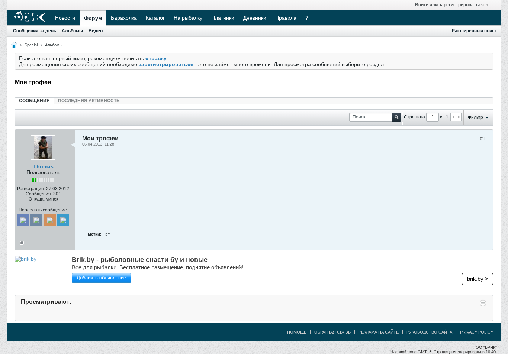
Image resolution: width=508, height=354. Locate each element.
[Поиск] (396, 117)
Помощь (296, 332)
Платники (222, 18)
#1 (482, 138)
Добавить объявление (101, 277)
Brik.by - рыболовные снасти (140, 259)
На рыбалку (188, 18)
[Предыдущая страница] (453, 117)
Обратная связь (332, 332)
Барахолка (124, 18)
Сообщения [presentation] (34, 100)
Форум (93, 18)
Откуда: (37, 199)
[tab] (34, 100)
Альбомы (72, 30)
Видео (96, 30)
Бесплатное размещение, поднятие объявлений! (157, 267)
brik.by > (477, 279)
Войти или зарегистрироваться (449, 4)
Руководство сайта (429, 332)
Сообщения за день (34, 30)
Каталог (155, 18)
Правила (285, 18)
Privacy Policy (476, 332)
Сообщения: (39, 194)
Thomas (43, 166)
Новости (65, 18)
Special (31, 45)
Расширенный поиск (474, 30)
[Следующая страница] (458, 117)
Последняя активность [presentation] (89, 100)
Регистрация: (31, 188)
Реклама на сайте (379, 332)
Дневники (254, 18)
